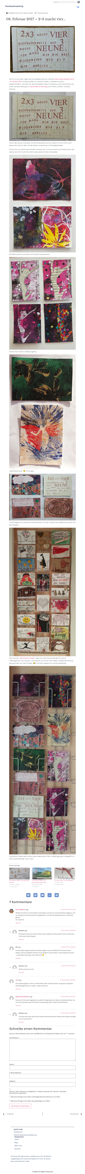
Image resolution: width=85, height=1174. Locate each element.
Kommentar (14, 1038)
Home (16, 1139)
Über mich (18, 1146)
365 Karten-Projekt (27, 658)
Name (12, 1064)
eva (17, 980)
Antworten (18, 923)
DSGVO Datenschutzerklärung (25, 1135)
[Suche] (79, 2)
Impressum (18, 1132)
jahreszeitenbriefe (22, 997)
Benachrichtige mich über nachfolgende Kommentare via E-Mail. (35, 1097)
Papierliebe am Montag (39, 86)
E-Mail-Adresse (15, 1073)
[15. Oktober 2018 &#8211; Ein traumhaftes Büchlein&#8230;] (42, 873)
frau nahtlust (20, 909)
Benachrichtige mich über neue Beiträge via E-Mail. (30, 1101)
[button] (78, 7)
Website (12, 1081)
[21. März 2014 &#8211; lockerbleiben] (65, 873)
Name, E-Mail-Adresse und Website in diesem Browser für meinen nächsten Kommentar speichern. (37, 1092)
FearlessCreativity (14, 6)
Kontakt (17, 1149)
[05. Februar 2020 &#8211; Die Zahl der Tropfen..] (19, 873)
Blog (16, 1142)
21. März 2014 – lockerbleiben (64, 880)
